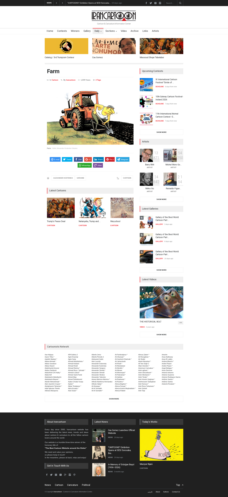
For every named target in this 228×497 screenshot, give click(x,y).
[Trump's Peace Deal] (61, 208)
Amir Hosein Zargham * (146, 379)
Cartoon (55, 80)
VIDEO (142, 327)
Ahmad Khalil (73, 366)
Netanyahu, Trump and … (90, 221)
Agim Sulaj (72, 359)
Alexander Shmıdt (98, 373)
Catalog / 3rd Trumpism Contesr (59, 57)
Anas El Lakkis (167, 359)
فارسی (150, 492)
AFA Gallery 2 (73, 355)
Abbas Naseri (49, 366)
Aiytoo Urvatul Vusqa (75, 382)
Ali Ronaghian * (144, 357)
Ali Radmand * (120, 379)
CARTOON (127, 178)
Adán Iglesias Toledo (52, 388)
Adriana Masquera (51, 391)
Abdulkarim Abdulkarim (53, 377)
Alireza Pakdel (120, 391)
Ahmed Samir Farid (75, 375)
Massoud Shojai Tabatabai (152, 57)
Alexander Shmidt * (98, 370)
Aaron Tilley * (49, 357)
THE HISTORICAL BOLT (150, 321)
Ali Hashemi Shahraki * (123, 359)
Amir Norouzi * (143, 384)
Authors (166, 492)
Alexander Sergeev (98, 368)
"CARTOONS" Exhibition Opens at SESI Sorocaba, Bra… (119, 450)
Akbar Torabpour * (74, 386)
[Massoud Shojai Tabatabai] (161, 46)
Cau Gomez (97, 57)
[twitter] (151, 3)
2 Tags (98, 80)
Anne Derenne (167, 370)
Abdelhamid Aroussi (52, 368)
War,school (115, 221)
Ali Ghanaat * (119, 357)
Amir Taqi (141, 391)
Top (178, 485)
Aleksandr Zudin (97, 359)
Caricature (72, 485)
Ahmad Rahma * (74, 368)
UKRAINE (80, 178)
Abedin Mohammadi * (52, 382)
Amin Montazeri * (144, 375)
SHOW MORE (161, 132)
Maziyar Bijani (146, 464)
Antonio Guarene (168, 375)
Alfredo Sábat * (97, 384)
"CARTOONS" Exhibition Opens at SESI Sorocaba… (89, 3)
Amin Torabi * (143, 377)
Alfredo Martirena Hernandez (102, 382)
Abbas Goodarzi (50, 364)
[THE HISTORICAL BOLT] (161, 302)
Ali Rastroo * (119, 382)
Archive (135, 31)
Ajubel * (71, 384)
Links (145, 31)
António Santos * (168, 379)
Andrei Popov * (167, 366)
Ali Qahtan (118, 377)
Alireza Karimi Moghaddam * (125, 388)
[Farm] (90, 115)
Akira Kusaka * (73, 388)
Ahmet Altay (72, 377)
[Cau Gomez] (114, 46)
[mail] (155, 3)
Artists (155, 31)
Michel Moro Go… (173, 164)
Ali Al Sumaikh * (97, 391)
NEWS (110, 437)
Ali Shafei (141, 359)
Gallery (87, 31)
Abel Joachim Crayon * (53, 384)
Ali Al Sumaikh (97, 388)
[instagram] (160, 3)
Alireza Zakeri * (143, 355)
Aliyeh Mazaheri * (144, 361)
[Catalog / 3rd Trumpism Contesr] (66, 46)
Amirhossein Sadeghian (147, 382)
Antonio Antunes (168, 373)
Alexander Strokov (98, 375)
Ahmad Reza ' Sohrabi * (76, 370)
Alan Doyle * (72, 391)
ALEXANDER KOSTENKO (63, 178)
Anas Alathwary (167, 357)
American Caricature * (146, 368)
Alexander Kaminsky (99, 366)
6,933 (180, 322)
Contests (62, 31)
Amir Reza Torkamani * (146, 386)
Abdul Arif (48, 375)
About (158, 492)
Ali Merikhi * (119, 368)
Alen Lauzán (96, 361)
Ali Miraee (118, 370)
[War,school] (124, 208)
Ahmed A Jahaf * (74, 373)
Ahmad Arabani (73, 364)
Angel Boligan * (167, 368)
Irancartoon (70, 80)
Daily (97, 31)
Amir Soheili (142, 388)
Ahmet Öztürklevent (75, 379)
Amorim (164, 355)
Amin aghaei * (143, 370)
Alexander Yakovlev (99, 377)
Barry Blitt (149, 164)
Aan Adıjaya (49, 355)
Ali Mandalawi (120, 366)
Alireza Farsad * (120, 386)
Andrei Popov (167, 364)
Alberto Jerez (96, 355)
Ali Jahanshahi (120, 361)
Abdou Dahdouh (51, 370)
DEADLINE (160, 87)
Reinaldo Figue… (173, 188)
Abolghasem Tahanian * (53, 386)
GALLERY (159, 224)
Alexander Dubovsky (99, 364)
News (48, 485)
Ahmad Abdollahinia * (76, 361)
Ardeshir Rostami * (168, 384)
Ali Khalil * (118, 364)
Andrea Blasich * (168, 361)
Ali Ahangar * (96, 386)
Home (50, 31)
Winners (75, 31)
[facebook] (146, 3)
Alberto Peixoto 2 (98, 357)
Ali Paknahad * (120, 375)
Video (124, 31)
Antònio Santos (167, 382)
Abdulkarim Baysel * (52, 379)
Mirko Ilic (149, 188)
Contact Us (176, 492)
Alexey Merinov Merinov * (101, 379)
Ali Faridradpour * (121, 355)
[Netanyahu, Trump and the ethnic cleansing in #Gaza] (92, 208)
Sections (110, 31)
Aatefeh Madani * (51, 359)
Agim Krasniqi (73, 357)
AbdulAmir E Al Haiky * (53, 373)
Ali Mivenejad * (120, 373)
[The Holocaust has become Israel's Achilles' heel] (161, 445)
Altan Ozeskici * (143, 366)
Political (86, 485)
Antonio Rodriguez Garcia (171, 377)
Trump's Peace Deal (56, 221)
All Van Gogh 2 (143, 364)
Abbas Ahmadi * (50, 361)
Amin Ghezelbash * (145, 373)
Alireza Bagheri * (121, 384)
